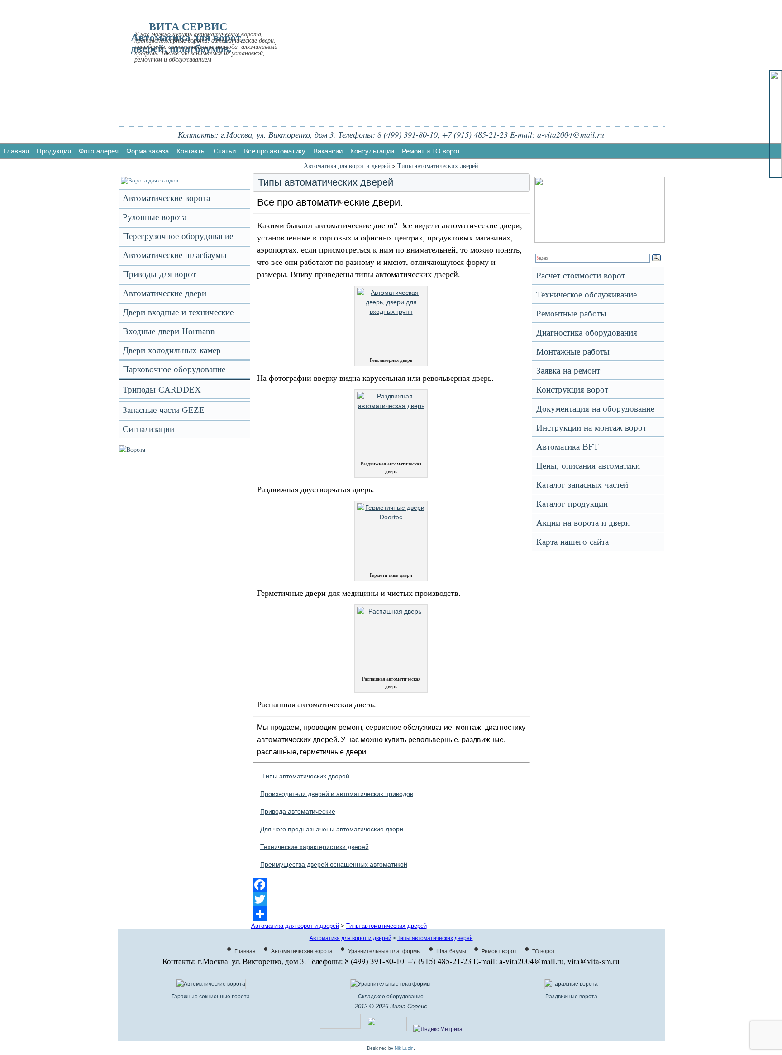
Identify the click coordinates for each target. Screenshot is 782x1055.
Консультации (372, 151)
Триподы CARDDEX (162, 389)
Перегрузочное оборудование (178, 236)
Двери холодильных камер (172, 350)
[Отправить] (391, 913)
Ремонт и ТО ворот (431, 151)
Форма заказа (147, 151)
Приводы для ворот (159, 274)
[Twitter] (391, 899)
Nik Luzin (404, 1047)
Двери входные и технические (178, 312)
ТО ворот (543, 951)
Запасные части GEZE (164, 410)
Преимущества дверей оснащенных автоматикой (333, 864)
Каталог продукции (572, 503)
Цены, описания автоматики (588, 465)
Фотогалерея (99, 151)
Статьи (225, 151)
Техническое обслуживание (586, 294)
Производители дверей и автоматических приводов (336, 793)
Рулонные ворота (154, 217)
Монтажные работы (573, 351)
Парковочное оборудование (174, 369)
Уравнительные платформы (384, 951)
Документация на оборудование (595, 408)
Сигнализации (148, 429)
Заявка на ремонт (568, 370)
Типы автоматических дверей (437, 165)
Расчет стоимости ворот (580, 275)
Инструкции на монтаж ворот (591, 427)
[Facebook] (391, 885)
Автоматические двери (164, 293)
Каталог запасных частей (582, 484)
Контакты (191, 151)
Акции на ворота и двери (583, 523)
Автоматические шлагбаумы (175, 255)
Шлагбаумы (451, 951)
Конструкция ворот (572, 389)
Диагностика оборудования (586, 332)
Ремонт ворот (499, 951)
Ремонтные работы (571, 313)
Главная (16, 151)
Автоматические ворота (166, 198)
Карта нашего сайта (572, 542)
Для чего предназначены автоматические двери (331, 829)
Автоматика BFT (567, 446)
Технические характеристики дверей (314, 846)
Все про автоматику (274, 151)
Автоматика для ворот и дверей (347, 165)
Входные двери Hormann (169, 331)
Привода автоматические (297, 811)
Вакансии (328, 151)
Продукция (54, 151)
